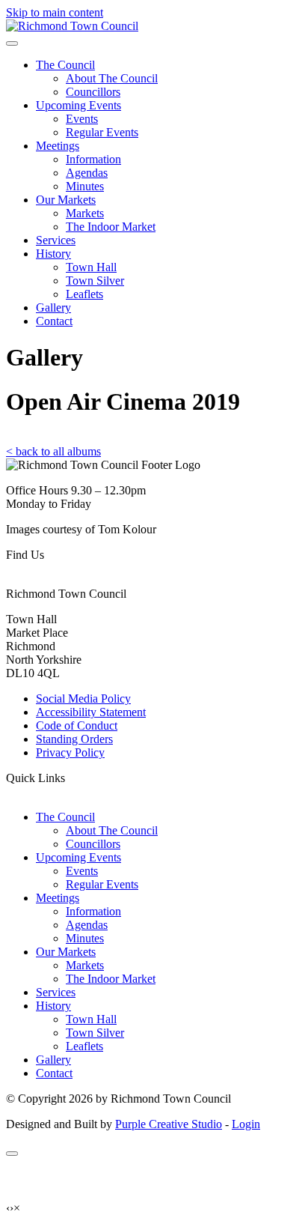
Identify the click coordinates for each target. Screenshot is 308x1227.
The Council (65, 64)
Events (82, 118)
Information (93, 159)
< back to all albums (53, 451)
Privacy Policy (70, 752)
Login (246, 1124)
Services (56, 240)
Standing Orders (74, 739)
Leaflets (84, 294)
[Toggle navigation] (12, 43)
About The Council (112, 78)
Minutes (85, 186)
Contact (54, 321)
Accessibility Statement (91, 712)
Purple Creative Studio (168, 1124)
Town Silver (95, 280)
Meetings (57, 145)
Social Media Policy (83, 698)
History (53, 253)
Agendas (87, 172)
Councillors (93, 91)
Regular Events (102, 132)
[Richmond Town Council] (72, 25)
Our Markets (66, 199)
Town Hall (91, 267)
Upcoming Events (78, 105)
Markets (85, 213)
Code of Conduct (76, 725)
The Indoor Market (110, 226)
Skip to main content (54, 12)
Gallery (53, 307)
